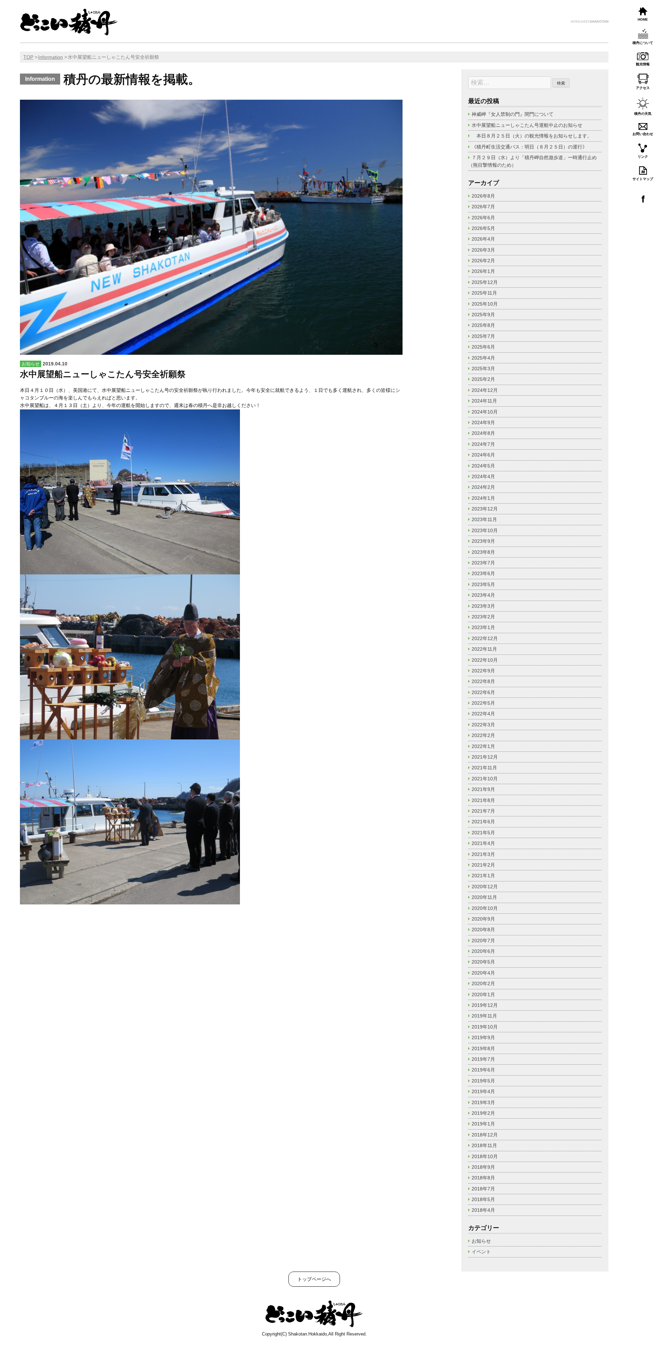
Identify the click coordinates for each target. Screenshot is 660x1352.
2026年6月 (483, 217)
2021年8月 (483, 800)
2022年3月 (483, 724)
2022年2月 (483, 735)
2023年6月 (483, 573)
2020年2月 (483, 983)
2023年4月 (483, 595)
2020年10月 (485, 908)
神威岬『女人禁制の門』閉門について (512, 114)
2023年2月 (483, 616)
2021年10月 (485, 778)
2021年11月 (484, 767)
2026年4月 (483, 239)
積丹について (642, 43)
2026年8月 (483, 196)
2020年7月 (483, 940)
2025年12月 (485, 282)
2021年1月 (483, 875)
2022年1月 (483, 746)
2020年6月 (483, 951)
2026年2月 (483, 260)
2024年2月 (483, 487)
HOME (643, 19)
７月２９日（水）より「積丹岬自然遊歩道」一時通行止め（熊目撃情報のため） (532, 161)
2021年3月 (483, 854)
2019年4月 (483, 1091)
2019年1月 (483, 1123)
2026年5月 (483, 228)
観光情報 (643, 64)
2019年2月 (483, 1113)
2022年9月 (483, 670)
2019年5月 (483, 1081)
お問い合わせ (642, 134)
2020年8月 (483, 929)
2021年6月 (483, 821)
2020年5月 (483, 962)
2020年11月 (484, 897)
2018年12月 (485, 1134)
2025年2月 (483, 379)
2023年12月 (485, 509)
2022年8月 (483, 681)
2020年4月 (483, 973)
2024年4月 (483, 476)
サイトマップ (642, 179)
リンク (643, 156)
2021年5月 (483, 832)
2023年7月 (483, 562)
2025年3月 (483, 368)
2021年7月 (483, 811)
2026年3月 (483, 250)
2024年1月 (483, 498)
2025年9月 (483, 314)
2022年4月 (483, 713)
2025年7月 (483, 336)
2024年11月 (484, 401)
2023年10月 (485, 530)
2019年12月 (485, 1005)
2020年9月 (483, 919)
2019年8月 (483, 1048)
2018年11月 (484, 1145)
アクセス (643, 88)
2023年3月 (483, 606)
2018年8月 (483, 1177)
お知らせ (481, 1241)
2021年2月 (483, 865)
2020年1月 (483, 994)
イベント (481, 1251)
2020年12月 (485, 886)
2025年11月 (484, 293)
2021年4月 (483, 843)
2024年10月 (485, 412)
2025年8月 (483, 325)
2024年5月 (483, 466)
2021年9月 (483, 789)
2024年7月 (483, 444)
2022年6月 (483, 692)
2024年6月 (483, 455)
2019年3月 (483, 1102)
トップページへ (314, 1279)
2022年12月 (485, 638)
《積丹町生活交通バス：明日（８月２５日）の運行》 (529, 147)
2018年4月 (483, 1210)
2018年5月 (483, 1199)
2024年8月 (483, 433)
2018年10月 (485, 1156)
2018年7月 (483, 1188)
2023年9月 (483, 541)
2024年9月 (483, 422)
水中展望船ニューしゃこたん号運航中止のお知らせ (527, 125)
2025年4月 (483, 358)
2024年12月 (485, 390)
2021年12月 (485, 757)
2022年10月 (485, 660)
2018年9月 (483, 1167)
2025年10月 (485, 304)
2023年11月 (484, 519)
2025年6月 (483, 347)
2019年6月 (483, 1070)
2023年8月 (483, 552)
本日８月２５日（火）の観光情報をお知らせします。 (534, 136)
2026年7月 (483, 206)
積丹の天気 (642, 114)
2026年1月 (483, 271)
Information (50, 57)
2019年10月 (485, 1027)
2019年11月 (484, 1016)
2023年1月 (483, 627)
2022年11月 (484, 649)
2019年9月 (483, 1037)
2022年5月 (483, 703)
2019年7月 (483, 1059)
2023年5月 (483, 584)
